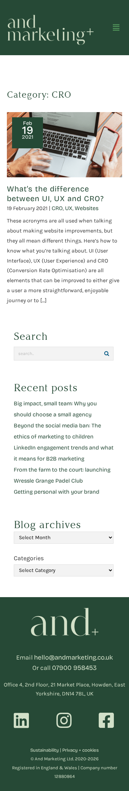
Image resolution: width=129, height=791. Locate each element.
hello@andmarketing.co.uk (73, 657)
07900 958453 (74, 668)
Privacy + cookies (80, 750)
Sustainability (44, 750)
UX (68, 208)
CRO (57, 208)
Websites (86, 208)
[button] (116, 27)
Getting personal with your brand (56, 491)
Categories (29, 558)
